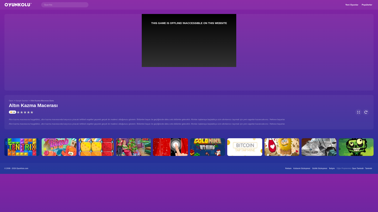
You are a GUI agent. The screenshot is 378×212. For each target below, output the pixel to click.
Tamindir (368, 168)
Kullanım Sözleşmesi (301, 168)
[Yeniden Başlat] (366, 112)
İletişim (332, 168)
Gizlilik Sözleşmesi (319, 168)
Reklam (288, 168)
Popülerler (367, 5)
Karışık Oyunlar (22, 101)
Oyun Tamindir (358, 168)
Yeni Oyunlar (351, 5)
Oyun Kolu (18, 5)
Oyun (11, 101)
